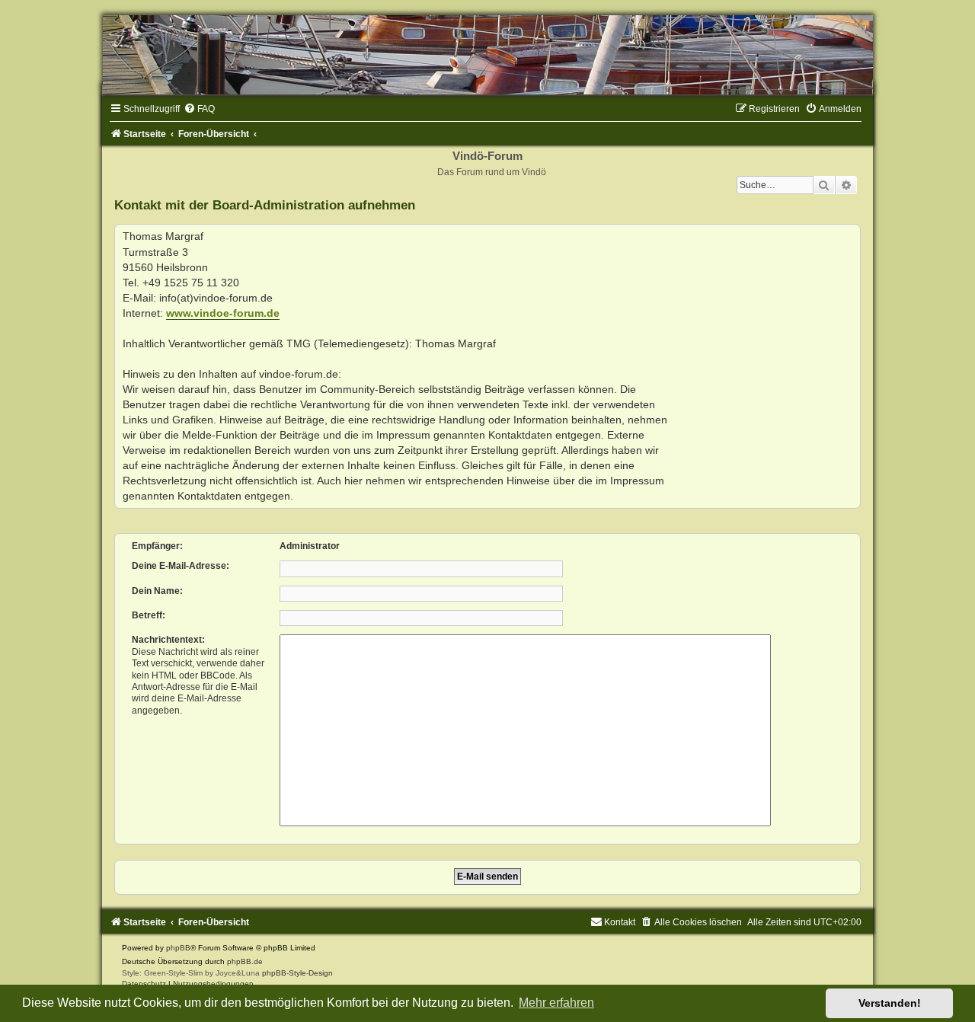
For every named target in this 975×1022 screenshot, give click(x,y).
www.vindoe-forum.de (223, 313)
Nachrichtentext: (168, 639)
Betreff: (148, 615)
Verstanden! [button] (889, 1003)
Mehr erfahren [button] (556, 1002)
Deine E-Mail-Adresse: (180, 566)
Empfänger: (157, 546)
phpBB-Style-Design (297, 973)
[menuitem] (199, 109)
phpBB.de (245, 961)
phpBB (178, 948)
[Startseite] (487, 54)
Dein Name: (157, 591)
